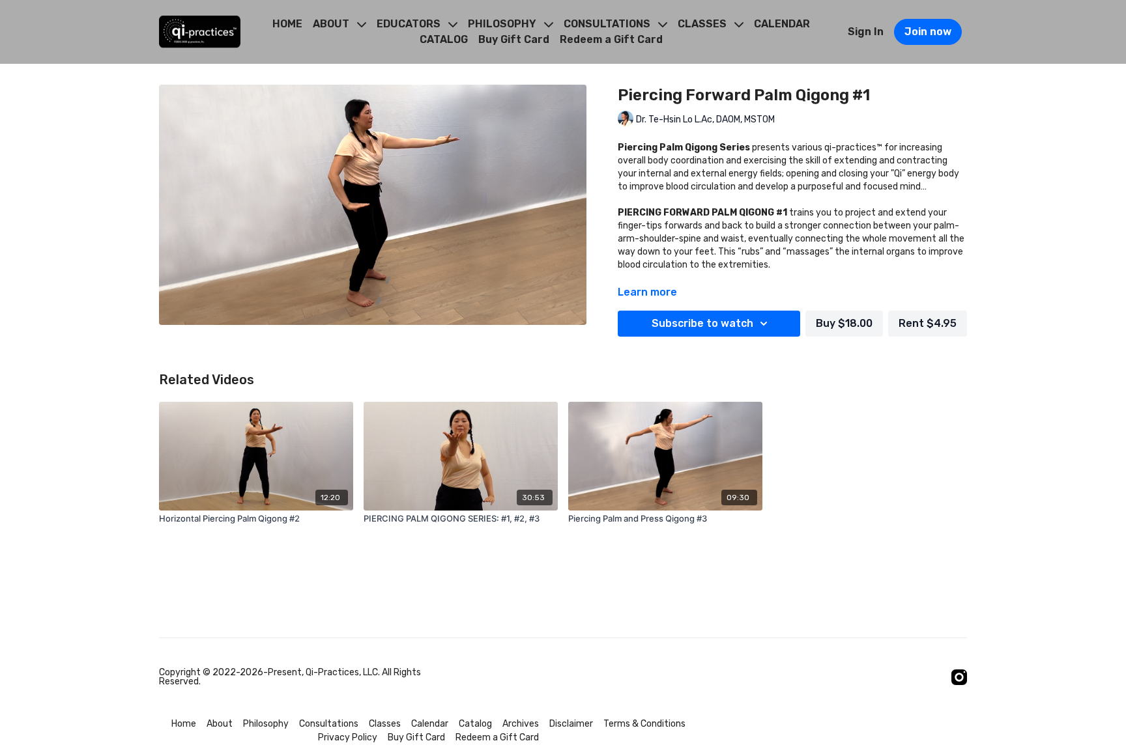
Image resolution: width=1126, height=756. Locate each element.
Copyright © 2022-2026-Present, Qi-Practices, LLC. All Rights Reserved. (290, 677)
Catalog (475, 723)
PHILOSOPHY (503, 24)
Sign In (866, 31)
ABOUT (332, 24)
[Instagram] (959, 677)
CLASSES (703, 24)
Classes (385, 723)
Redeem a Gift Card (611, 39)
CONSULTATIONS (608, 24)
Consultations (328, 723)
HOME (287, 24)
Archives (520, 723)
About (220, 723)
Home (183, 723)
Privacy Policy (347, 737)
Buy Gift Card (513, 39)
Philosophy (266, 723)
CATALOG (444, 39)
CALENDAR (782, 24)
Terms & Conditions (644, 723)
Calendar (429, 723)
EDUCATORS (410, 24)
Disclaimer (571, 723)
